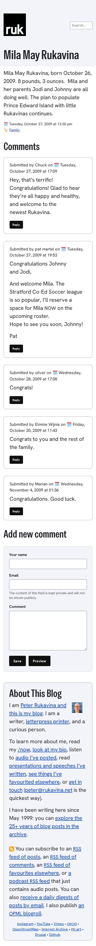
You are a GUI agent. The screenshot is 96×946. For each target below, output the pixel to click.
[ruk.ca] (48, 24)
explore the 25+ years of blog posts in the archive (45, 826)
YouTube (43, 923)
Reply (16, 225)
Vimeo (59, 923)
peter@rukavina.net (48, 789)
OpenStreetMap (25, 929)
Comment (17, 606)
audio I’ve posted (35, 757)
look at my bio (50, 749)
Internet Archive (55, 929)
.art (76, 929)
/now (24, 749)
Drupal (40, 934)
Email (14, 575)
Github (54, 934)
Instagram (25, 923)
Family (14, 130)
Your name (18, 554)
